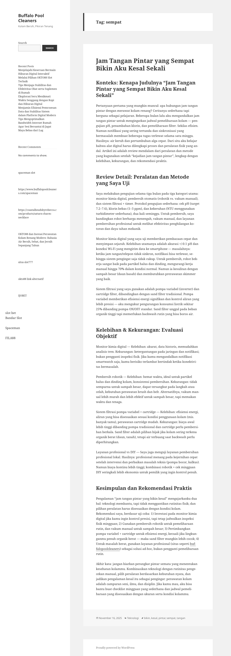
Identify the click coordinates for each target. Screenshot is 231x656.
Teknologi (133, 618)
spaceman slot (26, 172)
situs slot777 (25, 262)
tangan (181, 618)
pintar (162, 618)
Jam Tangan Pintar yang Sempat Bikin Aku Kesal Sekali (145, 64)
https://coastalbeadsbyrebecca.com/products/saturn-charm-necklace (37, 213)
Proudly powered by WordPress (115, 647)
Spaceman (12, 328)
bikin (147, 618)
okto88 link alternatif (31, 279)
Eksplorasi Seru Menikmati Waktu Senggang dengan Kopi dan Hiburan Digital (36, 100)
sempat (171, 618)
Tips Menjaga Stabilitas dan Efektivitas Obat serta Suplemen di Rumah (37, 88)
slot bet (10, 313)
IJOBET (22, 295)
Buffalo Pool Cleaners (31, 18)
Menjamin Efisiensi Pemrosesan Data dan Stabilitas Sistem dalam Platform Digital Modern (37, 111)
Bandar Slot (13, 318)
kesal (154, 618)
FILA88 (10, 338)
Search (22, 43)
